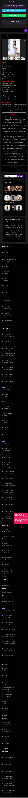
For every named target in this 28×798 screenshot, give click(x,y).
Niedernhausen (7, 559)
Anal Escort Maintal (8, 615)
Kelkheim (5, 425)
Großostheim (6, 399)
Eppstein (5, 290)
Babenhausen (7, 257)
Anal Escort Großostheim (9, 478)
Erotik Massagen (7, 325)
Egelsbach (6, 287)
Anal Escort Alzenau (8, 334)
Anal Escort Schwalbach (9, 766)
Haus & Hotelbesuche (8, 731)
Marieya (18, 192)
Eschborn (6, 294)
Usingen (5, 698)
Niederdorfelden (7, 557)
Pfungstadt (6, 668)
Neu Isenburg (6, 552)
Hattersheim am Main (8, 403)
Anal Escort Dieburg (8, 360)
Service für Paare (7, 315)
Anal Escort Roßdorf (8, 759)
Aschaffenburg (7, 250)
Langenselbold (7, 533)
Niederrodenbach (7, 562)
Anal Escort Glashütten (8, 473)
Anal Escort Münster (8, 624)
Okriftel (5, 576)
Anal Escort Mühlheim (8, 622)
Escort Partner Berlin (8, 592)
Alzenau (5, 254)
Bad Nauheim (6, 261)
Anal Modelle (6, 303)
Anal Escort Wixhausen (9, 792)
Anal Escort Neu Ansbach (9, 627)
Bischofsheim (6, 271)
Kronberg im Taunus (8, 529)
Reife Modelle (7, 585)
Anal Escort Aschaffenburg (9, 336)
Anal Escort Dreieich (8, 365)
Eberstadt (6, 285)
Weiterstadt (6, 706)
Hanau (5, 401)
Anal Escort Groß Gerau (9, 476)
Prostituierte (6, 743)
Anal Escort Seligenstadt (9, 769)
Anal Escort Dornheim (8, 362)
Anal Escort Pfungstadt (8, 655)
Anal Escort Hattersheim (9, 483)
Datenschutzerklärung (8, 601)
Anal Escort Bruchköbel (9, 355)
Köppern (5, 434)
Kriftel (5, 436)
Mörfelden (6, 543)
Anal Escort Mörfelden (8, 620)
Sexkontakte (6, 745)
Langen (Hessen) (7, 531)
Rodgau (5, 675)
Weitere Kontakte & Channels (9, 25)
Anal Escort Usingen (8, 778)
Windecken (6, 710)
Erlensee (5, 292)
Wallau (5, 701)
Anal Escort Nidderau (8, 631)
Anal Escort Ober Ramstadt (9, 641)
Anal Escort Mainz (7, 617)
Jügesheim (6, 420)
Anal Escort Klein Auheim (9, 509)
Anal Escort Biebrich (8, 350)
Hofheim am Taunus (8, 413)
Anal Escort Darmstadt (8, 357)
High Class (6, 734)
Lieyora (18, 212)
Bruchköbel (6, 273)
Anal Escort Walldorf (8, 783)
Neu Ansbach (6, 550)
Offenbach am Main (8, 571)
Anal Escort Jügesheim (9, 499)
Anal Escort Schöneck (8, 764)
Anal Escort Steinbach (8, 771)
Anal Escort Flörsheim (8, 379)
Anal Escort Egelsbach (8, 369)
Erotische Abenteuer (8, 724)
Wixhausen (6, 713)
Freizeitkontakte (7, 727)
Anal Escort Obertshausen (9, 643)
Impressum (6, 603)
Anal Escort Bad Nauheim (9, 343)
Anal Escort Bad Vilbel (8, 348)
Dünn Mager (6, 443)
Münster (5, 547)
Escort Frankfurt (14, 2)
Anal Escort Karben (8, 502)
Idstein (5, 418)
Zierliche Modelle (7, 445)
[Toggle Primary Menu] (25, 30)
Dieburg (5, 278)
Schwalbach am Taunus (9, 687)
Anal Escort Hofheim (8, 492)
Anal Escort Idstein (8, 497)
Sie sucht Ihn (6, 748)
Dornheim (6, 280)
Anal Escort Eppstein (8, 372)
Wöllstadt (5, 715)
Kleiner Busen (7, 457)
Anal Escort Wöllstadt (8, 795)
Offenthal (6, 573)
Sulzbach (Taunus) (8, 696)
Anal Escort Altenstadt (8, 332)
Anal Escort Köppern (8, 513)
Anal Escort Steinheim (8, 773)
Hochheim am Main (8, 410)
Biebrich (5, 268)
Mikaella (12, 212)
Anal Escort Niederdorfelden (10, 634)
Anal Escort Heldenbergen (9, 485)
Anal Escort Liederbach (9, 613)
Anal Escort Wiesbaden (9, 788)
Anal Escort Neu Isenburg (9, 629)
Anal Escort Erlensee (8, 374)
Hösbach (5, 415)
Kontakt (5, 599)
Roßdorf (5, 680)
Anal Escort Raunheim (8, 657)
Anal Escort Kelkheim (8, 504)
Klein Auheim (6, 429)
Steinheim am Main (8, 694)
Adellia (12, 202)
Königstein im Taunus (8, 432)
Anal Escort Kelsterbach (9, 506)
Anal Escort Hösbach (8, 494)
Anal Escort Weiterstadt (9, 785)
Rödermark (6, 673)
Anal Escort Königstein (8, 511)
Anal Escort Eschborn (8, 376)
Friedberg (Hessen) (8, 389)
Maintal (5, 538)
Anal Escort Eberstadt (8, 367)
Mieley (6, 212)
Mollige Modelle (7, 450)
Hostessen (6, 738)
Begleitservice (7, 722)
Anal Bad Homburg (8, 341)
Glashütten (6, 394)
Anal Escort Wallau (8, 780)
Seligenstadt (6, 689)
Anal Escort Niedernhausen (9, 636)
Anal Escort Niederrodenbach (10, 638)
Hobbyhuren (6, 736)
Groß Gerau (6, 396)
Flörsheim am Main (8, 297)
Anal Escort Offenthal (8, 650)
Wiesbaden (6, 708)
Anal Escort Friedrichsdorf (9, 471)
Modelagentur (7, 741)
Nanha (17, 202)
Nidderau (6, 555)
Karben (5, 422)
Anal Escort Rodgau (8, 755)
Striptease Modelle (8, 320)
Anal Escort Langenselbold (9, 610)
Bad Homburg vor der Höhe (10, 259)
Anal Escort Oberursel (8, 646)
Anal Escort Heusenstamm (9, 487)
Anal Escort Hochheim (8, 490)
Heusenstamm (7, 408)
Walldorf (5, 703)
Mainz (5, 540)
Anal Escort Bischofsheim (9, 353)
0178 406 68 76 (15, 15)
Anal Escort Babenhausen (9, 339)
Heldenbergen (7, 406)
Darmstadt (6, 275)
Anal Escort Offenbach (8, 648)
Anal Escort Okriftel (8, 653)
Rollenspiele (6, 313)
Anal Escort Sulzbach (8, 776)
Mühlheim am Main (8, 545)
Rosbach (5, 677)
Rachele (6, 192)
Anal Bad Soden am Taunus (10, 346)
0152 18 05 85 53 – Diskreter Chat (15, 10)
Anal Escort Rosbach (8, 757)
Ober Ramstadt (7, 564)
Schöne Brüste (7, 459)
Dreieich (5, 283)
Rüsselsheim (6, 682)
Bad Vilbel (6, 266)
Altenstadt (6, 252)
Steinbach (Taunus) (8, 691)
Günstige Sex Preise (8, 729)
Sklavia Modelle (7, 318)
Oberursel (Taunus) (8, 569)
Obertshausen (7, 566)
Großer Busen (7, 462)
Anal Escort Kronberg (8, 518)
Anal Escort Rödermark (9, 660)
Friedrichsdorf (7, 392)
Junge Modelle (7, 583)
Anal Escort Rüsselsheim (9, 762)
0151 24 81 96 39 (15, 21)
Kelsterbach (6, 427)
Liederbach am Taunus (9, 536)
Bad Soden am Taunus (8, 264)
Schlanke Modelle (7, 448)
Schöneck (6, 684)
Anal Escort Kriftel (7, 516)
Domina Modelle (7, 308)
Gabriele (12, 192)
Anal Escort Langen (8, 520)
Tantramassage (7, 322)
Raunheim (6, 670)
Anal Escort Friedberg (8, 381)
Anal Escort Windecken (9, 790)
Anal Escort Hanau (8, 480)
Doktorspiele (6, 306)
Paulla (6, 202)
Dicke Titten (6, 464)
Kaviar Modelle (7, 311)
